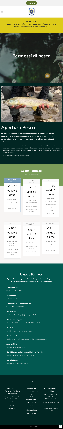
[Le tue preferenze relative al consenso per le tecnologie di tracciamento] (60, 426)
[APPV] (31, 12)
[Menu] (2, 12)
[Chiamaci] (31, 395)
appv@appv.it (12, 408)
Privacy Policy (48, 408)
